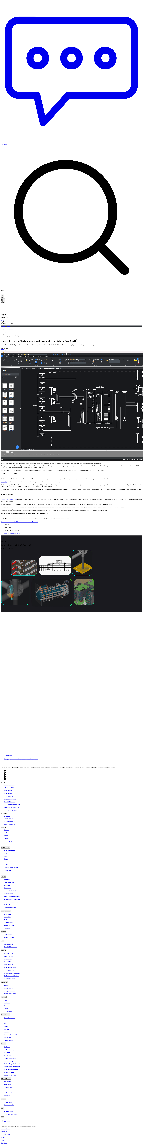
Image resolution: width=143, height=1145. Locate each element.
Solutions (3, 876)
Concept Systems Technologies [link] (12, 335)
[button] (71, 220)
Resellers (3, 931)
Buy (2, 941)
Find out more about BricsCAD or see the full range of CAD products (19, 522)
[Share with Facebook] (1, 350)
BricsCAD (4, 482)
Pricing (2, 320)
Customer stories (8, 329)
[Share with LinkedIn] (4, 350)
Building (6, 332)
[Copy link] (5, 350)
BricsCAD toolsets (5, 911)
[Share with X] (2, 350)
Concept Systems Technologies (9, 499)
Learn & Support (5, 847)
